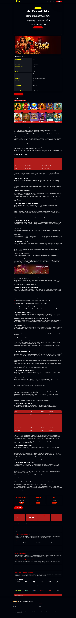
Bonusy (51, 1)
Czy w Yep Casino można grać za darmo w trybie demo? (24, 572)
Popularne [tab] (20, 100)
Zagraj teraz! (18, 507)
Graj (18, 105)
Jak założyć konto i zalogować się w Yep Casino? (23, 534)
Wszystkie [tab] (16, 100)
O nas (47, 1)
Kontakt (40, 606)
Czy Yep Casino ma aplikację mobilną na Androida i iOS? (24, 559)
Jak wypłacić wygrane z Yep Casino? (21, 553)
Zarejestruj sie (59, 1)
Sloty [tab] (24, 100)
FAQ (53, 1)
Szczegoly (54, 502)
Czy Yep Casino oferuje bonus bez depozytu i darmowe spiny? (25, 540)
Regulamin (14, 606)
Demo (18, 107)
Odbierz (22, 502)
